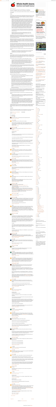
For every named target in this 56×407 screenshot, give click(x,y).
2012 (37, 192)
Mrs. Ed (13, 116)
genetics (37, 136)
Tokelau (37, 182)
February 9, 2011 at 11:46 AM (15, 370)
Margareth (13, 158)
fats (36, 130)
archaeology (37, 109)
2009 (37, 215)
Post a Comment (13, 395)
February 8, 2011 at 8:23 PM (15, 348)
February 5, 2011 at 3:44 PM (15, 118)
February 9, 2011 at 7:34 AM (15, 364)
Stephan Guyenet (14, 213)
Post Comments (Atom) (24, 400)
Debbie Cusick (14, 197)
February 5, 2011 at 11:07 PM (15, 169)
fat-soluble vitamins (38, 129)
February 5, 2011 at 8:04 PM (15, 151)
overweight (37, 163)
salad (36, 171)
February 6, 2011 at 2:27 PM (15, 203)
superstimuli (37, 178)
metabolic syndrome (38, 157)
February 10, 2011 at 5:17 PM (15, 377)
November (38, 195)
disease (37, 123)
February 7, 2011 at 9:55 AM (15, 286)
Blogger (31, 405)
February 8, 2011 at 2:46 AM (15, 316)
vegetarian (37, 183)
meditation (37, 156)
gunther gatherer (14, 317)
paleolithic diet (37, 164)
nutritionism (37, 162)
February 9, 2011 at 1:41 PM (15, 373)
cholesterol (37, 116)
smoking (37, 175)
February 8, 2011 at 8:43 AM (15, 326)
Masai (36, 155)
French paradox (38, 134)
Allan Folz (13, 164)
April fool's (37, 108)
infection (37, 144)
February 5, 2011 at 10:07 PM (15, 157)
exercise (37, 128)
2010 (37, 214)
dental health (37, 120)
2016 (37, 188)
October (38, 196)
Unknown (13, 354)
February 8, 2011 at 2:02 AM (15, 310)
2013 (37, 191)
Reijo (12, 251)
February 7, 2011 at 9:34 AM (15, 277)
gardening (37, 135)
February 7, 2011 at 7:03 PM (15, 290)
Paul (12, 148)
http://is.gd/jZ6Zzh (18, 391)
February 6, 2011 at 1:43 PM (15, 195)
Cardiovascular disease (38, 114)
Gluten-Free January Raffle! (40, 210)
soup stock (37, 176)
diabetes (37, 121)
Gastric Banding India (24, 314)
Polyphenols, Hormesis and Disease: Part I (40, 208)
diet (36, 122)
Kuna (36, 148)
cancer (36, 113)
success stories (38, 177)
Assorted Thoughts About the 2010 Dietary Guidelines (40, 211)
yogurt (36, 184)
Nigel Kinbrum (14, 127)
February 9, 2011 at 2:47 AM (15, 352)
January (38, 213)
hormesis (37, 141)
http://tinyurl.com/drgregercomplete (16, 385)
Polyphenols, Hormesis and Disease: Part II (40, 206)
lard (36, 149)
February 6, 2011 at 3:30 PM (15, 211)
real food (37, 169)
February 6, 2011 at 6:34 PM (15, 237)
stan (12, 371)
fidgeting (15, 187)
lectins (36, 150)
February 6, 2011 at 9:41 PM (15, 249)
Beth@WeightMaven (14, 263)
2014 (37, 190)
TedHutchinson (14, 183)
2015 (37, 189)
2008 (37, 216)
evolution (37, 127)
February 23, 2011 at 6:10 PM (15, 382)
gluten (36, 137)
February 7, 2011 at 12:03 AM (15, 255)
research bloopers (38, 170)
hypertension (37, 143)
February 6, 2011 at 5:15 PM (15, 231)
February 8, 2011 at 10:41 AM (15, 344)
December (38, 194)
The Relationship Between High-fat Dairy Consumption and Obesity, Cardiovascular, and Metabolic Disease (41, 74)
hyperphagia (37, 142)
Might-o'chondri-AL (14, 193)
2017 (37, 187)
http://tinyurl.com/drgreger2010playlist (16, 389)
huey (12, 346)
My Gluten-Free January (40, 209)
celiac (36, 115)
